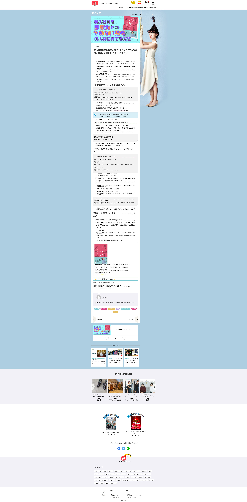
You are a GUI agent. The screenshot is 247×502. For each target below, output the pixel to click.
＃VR (116, 483)
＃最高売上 (105, 471)
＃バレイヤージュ (98, 471)
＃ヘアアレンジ (97, 480)
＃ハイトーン (133, 477)
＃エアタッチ (129, 474)
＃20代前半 (105, 477)
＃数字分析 (102, 474)
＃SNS (134, 471)
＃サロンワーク (104, 480)
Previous (93, 386)
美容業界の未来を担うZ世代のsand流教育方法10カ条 (104, 282)
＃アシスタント (125, 480)
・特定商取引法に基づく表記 (131, 497)
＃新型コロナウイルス (109, 474)
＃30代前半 (119, 480)
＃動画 (116, 477)
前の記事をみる (99, 319)
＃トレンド (137, 480)
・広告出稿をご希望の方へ (115, 497)
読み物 (97, 46)
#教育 (118, 308)
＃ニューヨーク (112, 480)
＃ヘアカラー (117, 474)
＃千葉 (149, 474)
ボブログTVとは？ (139, 4)
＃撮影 (145, 474)
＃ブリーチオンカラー (138, 474)
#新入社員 (115, 312)
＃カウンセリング (98, 477)
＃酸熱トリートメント (118, 471)
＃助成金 (111, 483)
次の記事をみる (131, 319)
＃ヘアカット (144, 471)
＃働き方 (96, 483)
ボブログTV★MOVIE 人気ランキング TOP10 (102, 288)
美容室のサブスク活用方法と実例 (99, 284)
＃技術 (142, 480)
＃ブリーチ (124, 474)
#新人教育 (134, 308)
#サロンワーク (103, 308)
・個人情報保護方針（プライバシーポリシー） (134, 495)
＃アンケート (121, 477)
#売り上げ (97, 308)
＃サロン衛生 (140, 477)
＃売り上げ (110, 471)
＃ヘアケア (151, 480)
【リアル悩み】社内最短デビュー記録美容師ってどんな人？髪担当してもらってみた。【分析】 (112, 286)
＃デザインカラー (147, 477)
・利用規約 (128, 494)
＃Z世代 (150, 471)
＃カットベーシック (127, 471)
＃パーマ (131, 480)
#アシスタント (111, 308)
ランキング (133, 4)
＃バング (138, 471)
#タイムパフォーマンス (125, 308)
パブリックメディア (147, 4)
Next (154, 386)
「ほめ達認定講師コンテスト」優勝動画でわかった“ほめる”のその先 (107, 285)
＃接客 (107, 483)
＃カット (96, 474)
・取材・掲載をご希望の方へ (115, 495)
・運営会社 (112, 494)
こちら (102, 274)
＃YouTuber (111, 477)
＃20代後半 (102, 483)
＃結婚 (146, 480)
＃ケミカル (127, 477)
